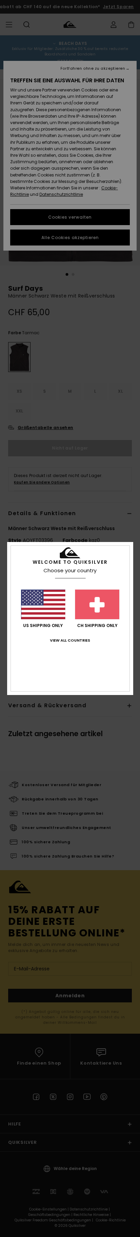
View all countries (70, 640)
